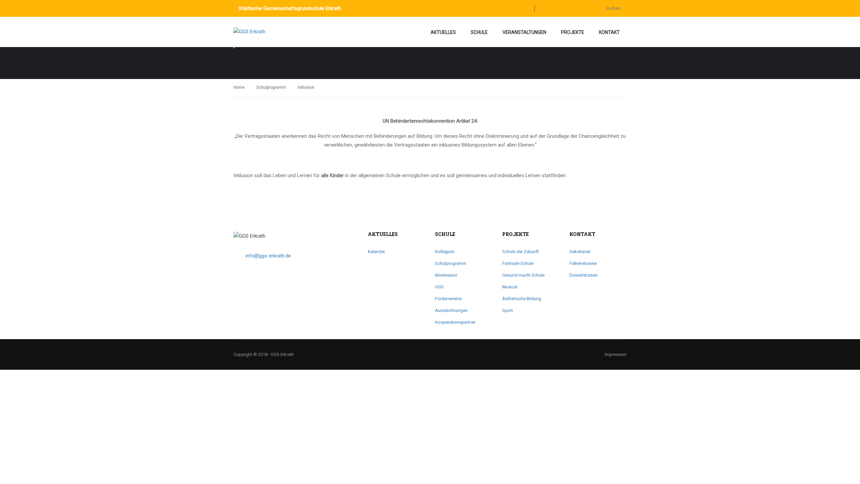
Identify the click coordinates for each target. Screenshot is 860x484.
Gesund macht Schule (523, 275)
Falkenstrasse (583, 263)
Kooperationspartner (455, 322)
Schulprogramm (450, 263)
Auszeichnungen (451, 310)
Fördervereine (448, 298)
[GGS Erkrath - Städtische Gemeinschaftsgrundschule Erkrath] (259, 35)
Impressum (616, 354)
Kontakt (609, 32)
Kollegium (445, 251)
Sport (507, 310)
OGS (439, 286)
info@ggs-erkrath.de (268, 256)
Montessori (446, 275)
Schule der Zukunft (520, 251)
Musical (509, 286)
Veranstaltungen (524, 32)
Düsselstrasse (583, 275)
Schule (479, 32)
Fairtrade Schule (517, 263)
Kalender (376, 251)
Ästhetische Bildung (521, 298)
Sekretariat (579, 251)
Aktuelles (443, 32)
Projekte (572, 32)
